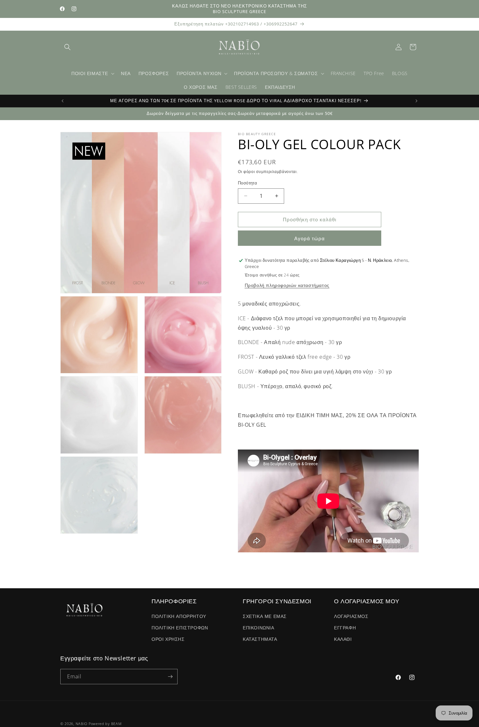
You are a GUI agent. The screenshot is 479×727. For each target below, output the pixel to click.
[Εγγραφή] (170, 676)
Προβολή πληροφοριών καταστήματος (287, 285)
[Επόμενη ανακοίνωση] (416, 101)
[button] (67, 47)
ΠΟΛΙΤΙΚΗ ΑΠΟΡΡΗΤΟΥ (179, 616)
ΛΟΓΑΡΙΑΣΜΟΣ (351, 616)
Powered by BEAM (105, 723)
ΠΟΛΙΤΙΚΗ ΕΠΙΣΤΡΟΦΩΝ (180, 627)
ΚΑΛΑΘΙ (343, 639)
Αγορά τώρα (309, 238)
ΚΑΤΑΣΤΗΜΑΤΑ (260, 639)
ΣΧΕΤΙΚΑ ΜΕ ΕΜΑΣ (265, 616)
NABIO (82, 723)
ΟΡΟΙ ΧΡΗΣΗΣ (168, 639)
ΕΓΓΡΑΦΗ (345, 627)
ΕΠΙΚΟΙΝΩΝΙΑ (258, 627)
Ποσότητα (247, 183)
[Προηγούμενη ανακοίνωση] (62, 101)
